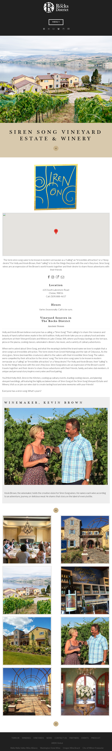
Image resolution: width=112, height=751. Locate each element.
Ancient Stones (56, 326)
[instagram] (52, 277)
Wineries (26, 738)
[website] (57, 277)
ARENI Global (57, 743)
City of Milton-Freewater (93, 748)
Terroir (15, 738)
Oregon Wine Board (71, 748)
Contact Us (61, 738)
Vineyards (38, 738)
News (49, 738)
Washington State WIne (50, 748)
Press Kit (95, 738)
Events (85, 738)
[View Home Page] (56, 7)
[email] (62, 277)
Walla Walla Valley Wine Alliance (23, 748)
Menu (55, 22)
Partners (74, 738)
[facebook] (49, 277)
